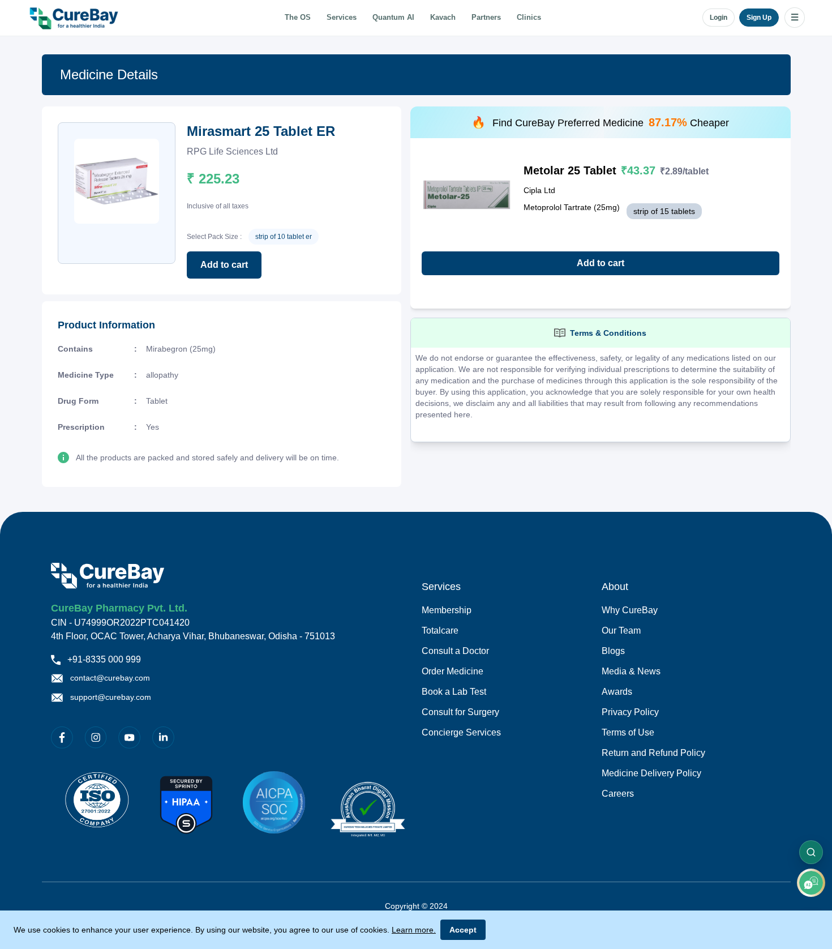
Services (342, 18)
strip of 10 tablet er (283, 237)
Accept (463, 929)
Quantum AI (393, 18)
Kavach (443, 18)
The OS (298, 18)
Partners (486, 18)
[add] (811, 883)
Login (718, 18)
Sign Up (759, 18)
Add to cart (224, 265)
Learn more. (414, 929)
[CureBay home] (75, 17)
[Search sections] (811, 852)
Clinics (529, 18)
